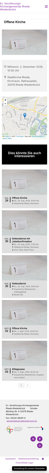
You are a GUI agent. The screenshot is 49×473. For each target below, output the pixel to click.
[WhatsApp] (40, 445)
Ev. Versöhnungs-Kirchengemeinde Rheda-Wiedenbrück (15, 6)
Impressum (10, 458)
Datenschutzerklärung (28, 458)
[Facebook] (40, 439)
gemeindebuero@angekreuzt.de (22, 421)
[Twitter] (33, 439)
